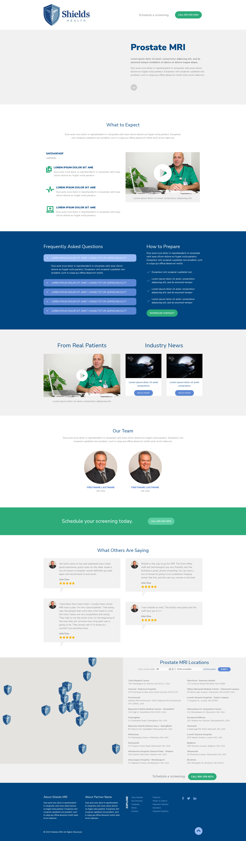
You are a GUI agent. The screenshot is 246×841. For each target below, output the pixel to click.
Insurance (157, 807)
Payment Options (160, 804)
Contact (134, 811)
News (134, 807)
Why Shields (137, 797)
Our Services (137, 800)
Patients (156, 797)
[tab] (90, 258)
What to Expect (160, 800)
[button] (143, 393)
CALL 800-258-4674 (202, 776)
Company (135, 804)
